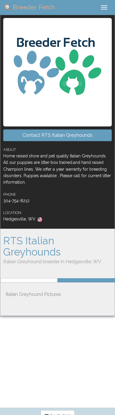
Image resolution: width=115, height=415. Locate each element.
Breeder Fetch (33, 7)
